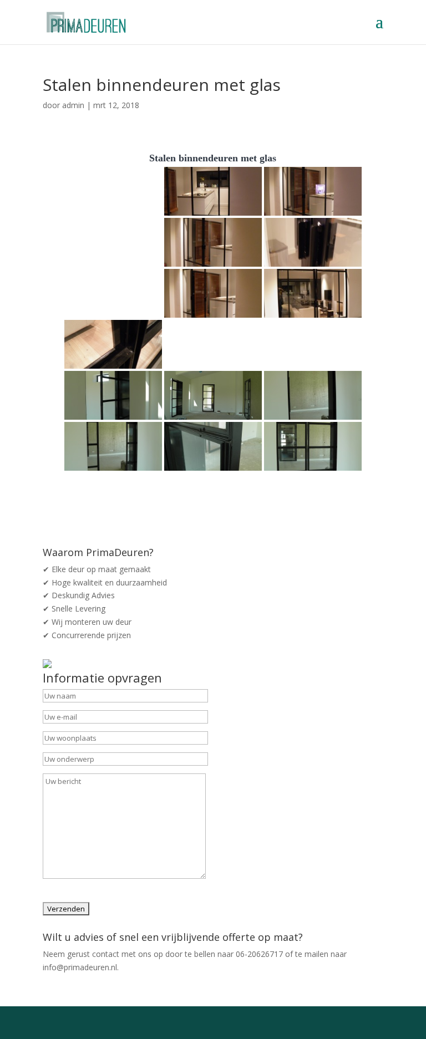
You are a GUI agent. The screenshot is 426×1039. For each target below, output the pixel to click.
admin (73, 105)
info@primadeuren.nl (80, 967)
